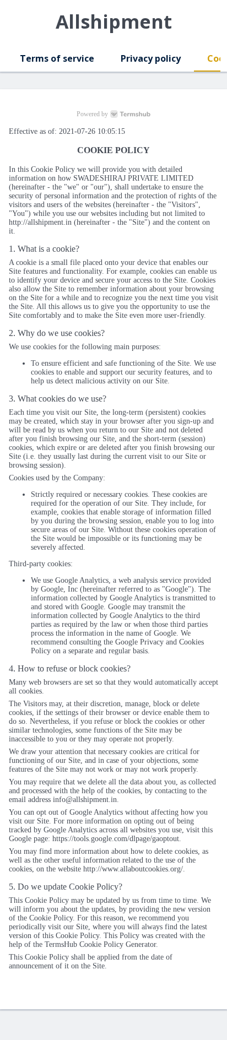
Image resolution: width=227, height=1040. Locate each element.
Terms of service (57, 58)
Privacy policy (151, 58)
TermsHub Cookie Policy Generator (100, 944)
